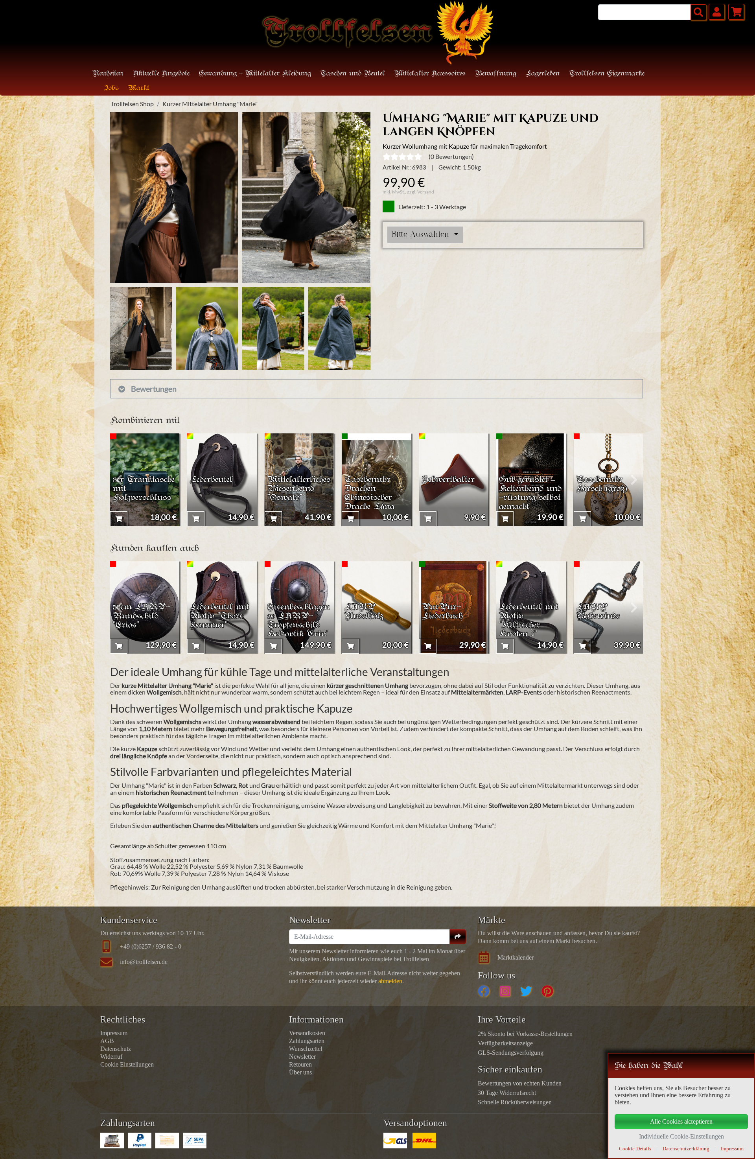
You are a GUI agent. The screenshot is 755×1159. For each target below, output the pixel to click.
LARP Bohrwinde (598, 612)
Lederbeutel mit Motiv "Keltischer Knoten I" (528, 621)
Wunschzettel (305, 1048)
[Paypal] (139, 1140)
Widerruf (111, 1056)
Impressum (113, 1033)
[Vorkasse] (167, 1140)
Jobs (111, 88)
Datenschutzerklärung (686, 1149)
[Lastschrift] (194, 1140)
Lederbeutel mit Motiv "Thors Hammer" (219, 616)
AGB (107, 1040)
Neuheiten (107, 73)
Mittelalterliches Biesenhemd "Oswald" (299, 489)
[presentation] (119, 479)
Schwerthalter (448, 480)
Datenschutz (115, 1048)
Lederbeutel (211, 480)
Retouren (300, 1064)
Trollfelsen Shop (132, 103)
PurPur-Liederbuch (442, 612)
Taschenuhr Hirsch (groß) (601, 484)
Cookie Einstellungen (127, 1064)
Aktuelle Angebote (161, 73)
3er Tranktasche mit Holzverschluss (144, 489)
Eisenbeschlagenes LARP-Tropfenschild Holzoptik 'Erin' (298, 621)
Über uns (300, 1072)
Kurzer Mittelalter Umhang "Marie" (210, 103)
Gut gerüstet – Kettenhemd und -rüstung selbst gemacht (530, 493)
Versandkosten (307, 1033)
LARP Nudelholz (363, 612)
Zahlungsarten (306, 1040)
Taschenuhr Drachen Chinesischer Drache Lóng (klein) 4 (369, 498)
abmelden (390, 981)
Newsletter (302, 1056)
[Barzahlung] (112, 1140)
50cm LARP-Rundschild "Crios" (141, 616)
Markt (138, 88)
